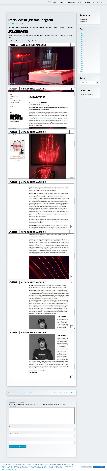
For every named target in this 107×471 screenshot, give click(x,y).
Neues (54, 2)
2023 (81, 35)
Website (11, 440)
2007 (81, 65)
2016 (81, 49)
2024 (81, 33)
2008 (81, 63)
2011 (81, 59)
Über (79, 2)
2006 (81, 67)
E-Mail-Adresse (14, 433)
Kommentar (13, 406)
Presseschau (71, 2)
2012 (81, 57)
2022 (81, 37)
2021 (81, 39)
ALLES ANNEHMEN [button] (99, 467)
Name (11, 427)
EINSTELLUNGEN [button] (86, 467)
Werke (61, 2)
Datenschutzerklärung (9, 469)
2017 (81, 47)
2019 (81, 43)
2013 (81, 55)
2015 (81, 51)
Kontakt (87, 2)
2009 (81, 61)
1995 (81, 71)
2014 (81, 53)
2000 (81, 69)
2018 (81, 45)
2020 (81, 41)
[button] (102, 2)
